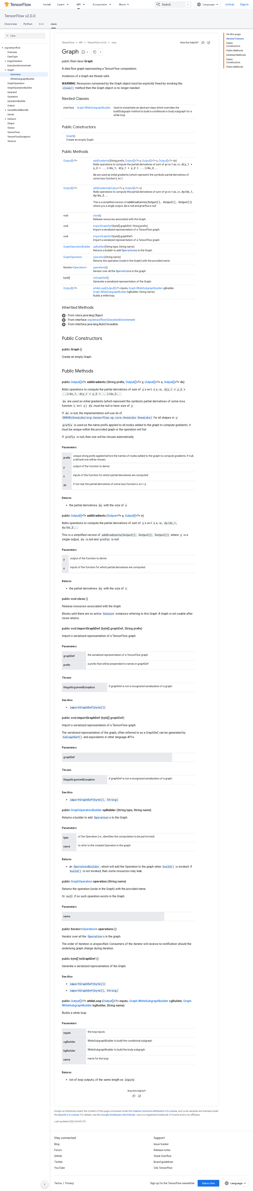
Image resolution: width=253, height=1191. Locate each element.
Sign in (244, 4)
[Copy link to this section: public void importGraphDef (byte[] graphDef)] (128, 718)
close (96, 215)
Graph (69, 136)
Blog (56, 1144)
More (122, 4)
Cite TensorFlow (163, 1167)
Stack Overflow (163, 1155)
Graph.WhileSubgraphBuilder (94, 107)
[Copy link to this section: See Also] (76, 700)
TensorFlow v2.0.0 (20, 16)
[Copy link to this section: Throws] (75, 677)
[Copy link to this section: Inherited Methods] (97, 308)
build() (168, 866)
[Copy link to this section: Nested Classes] (92, 99)
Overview (10, 24)
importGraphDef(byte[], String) (94, 799)
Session (108, 613)
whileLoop (99, 288)
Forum (58, 1150)
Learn (60, 4)
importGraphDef (102, 225)
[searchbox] (24, 36)
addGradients (101, 160)
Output (114, 188)
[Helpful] (203, 42)
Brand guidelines (163, 1161)
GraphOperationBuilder (76, 246)
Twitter (58, 1161)
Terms (58, 1183)
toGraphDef (100, 277)
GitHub (229, 4)
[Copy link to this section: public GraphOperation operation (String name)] (130, 881)
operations (99, 267)
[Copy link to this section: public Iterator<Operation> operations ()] (121, 929)
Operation (128, 250)
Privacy (69, 1183)
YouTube (59, 1167)
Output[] (68, 160)
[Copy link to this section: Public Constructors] (99, 127)
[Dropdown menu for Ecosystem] (111, 4)
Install (47, 4)
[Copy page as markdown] (94, 52)
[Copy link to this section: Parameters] (80, 447)
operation (98, 257)
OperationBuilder (86, 866)
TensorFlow (68, 42)
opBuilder (98, 246)
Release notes (162, 1150)
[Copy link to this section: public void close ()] (92, 599)
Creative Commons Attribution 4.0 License (154, 1111)
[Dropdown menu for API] (85, 4)
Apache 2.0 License (68, 1114)
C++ (41, 24)
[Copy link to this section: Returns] (75, 498)
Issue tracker (161, 1144)
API (78, 4)
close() (68, 88)
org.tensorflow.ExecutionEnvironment (111, 320)
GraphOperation (72, 257)
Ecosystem (100, 4)
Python (28, 24)
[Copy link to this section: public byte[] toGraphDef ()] (103, 959)
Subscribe (208, 1183)
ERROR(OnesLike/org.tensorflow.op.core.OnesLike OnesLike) (107, 417)
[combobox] (173, 4)
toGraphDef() (72, 737)
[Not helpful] (208, 42)
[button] (24, 48)
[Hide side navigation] (44, 1184)
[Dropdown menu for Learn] (68, 4)
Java (53, 24)
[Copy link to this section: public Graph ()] (86, 349)
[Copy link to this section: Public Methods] (92, 152)
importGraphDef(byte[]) (87, 707)
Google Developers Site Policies (118, 1114)
